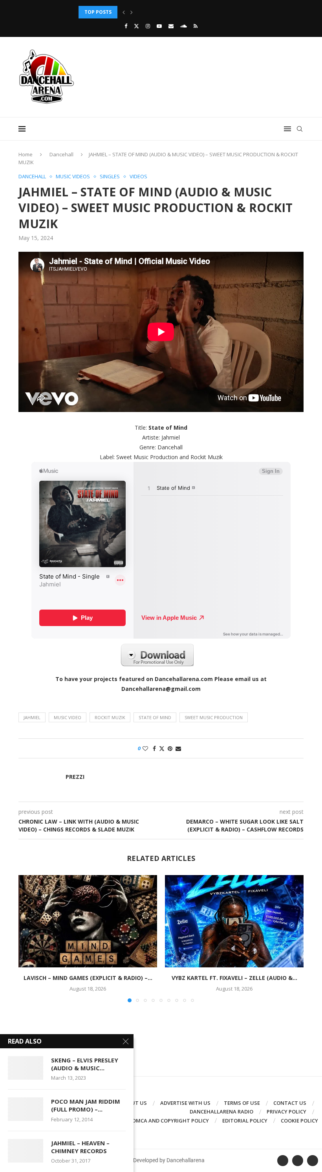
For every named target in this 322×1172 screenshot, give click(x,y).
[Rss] (196, 25)
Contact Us (289, 1102)
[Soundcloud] (183, 25)
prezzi (75, 776)
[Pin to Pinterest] (170, 748)
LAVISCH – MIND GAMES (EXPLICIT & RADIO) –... (88, 978)
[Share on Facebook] (154, 748)
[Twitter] (136, 25)
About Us (134, 1102)
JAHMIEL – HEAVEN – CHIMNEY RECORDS (80, 1147)
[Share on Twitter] (162, 748)
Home (25, 154)
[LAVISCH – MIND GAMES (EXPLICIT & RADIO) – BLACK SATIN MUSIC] (87, 921)
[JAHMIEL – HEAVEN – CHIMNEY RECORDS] (25, 1151)
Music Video (67, 717)
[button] (124, 12)
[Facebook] (125, 25)
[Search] (300, 128)
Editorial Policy (244, 1120)
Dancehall (61, 154)
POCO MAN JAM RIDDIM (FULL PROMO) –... (85, 1105)
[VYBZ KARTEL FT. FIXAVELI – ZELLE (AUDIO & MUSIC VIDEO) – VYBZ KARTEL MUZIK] (234, 921)
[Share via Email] (178, 748)
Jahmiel (32, 717)
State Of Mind (155, 717)
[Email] (171, 25)
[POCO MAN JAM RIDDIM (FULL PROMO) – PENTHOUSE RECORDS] (25, 1109)
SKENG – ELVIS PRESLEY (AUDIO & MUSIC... (84, 1064)
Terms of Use (242, 1102)
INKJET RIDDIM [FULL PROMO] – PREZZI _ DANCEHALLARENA (150, 12)
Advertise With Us (185, 1102)
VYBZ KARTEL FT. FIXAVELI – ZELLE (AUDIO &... (234, 978)
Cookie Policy (299, 1120)
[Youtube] (159, 25)
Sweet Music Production (214, 717)
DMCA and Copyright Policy (170, 1120)
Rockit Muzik (110, 717)
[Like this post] (145, 748)
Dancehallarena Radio (221, 1111)
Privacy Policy (286, 1111)
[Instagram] (148, 25)
